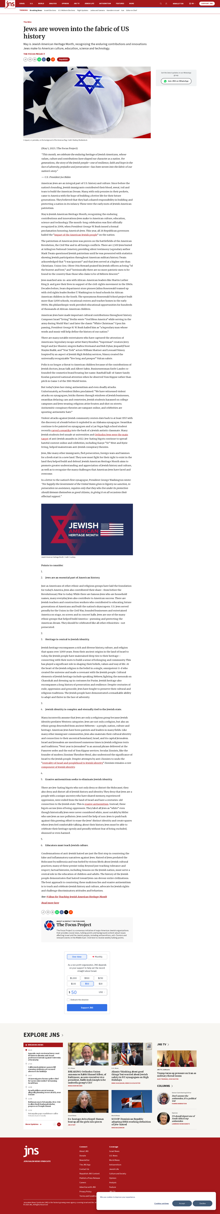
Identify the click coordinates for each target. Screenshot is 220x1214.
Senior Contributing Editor (181, 1093)
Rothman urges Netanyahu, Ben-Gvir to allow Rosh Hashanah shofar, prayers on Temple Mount (44, 1104)
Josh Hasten (173, 1079)
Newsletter (178, 3)
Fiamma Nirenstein (179, 1104)
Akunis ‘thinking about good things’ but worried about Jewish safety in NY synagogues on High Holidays (130, 1075)
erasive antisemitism (96, 804)
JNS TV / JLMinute (163, 1070)
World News (116, 1116)
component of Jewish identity (58, 767)
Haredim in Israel (113, 10)
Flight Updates (82, 10)
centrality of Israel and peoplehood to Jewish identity (72, 762)
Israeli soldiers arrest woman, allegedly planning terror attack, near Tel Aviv (44, 1092)
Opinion (65, 3)
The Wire (27, 22)
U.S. (31, 3)
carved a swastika (61, 430)
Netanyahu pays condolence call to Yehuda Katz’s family (43, 1114)
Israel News (72, 1116)
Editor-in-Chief (131, 10)
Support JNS (207, 3)
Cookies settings (161, 1203)
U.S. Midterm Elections (66, 10)
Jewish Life (89, 3)
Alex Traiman (162, 1079)
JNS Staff (71, 1125)
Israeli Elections (50, 10)
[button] (35, 59)
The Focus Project (34, 54)
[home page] (10, 4)
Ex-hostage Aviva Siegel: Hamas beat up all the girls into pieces (86, 1120)
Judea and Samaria (97, 10)
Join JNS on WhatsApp (178, 81)
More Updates (31, 1124)
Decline (203, 1203)
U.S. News (71, 1068)
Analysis (53, 3)
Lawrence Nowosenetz (181, 1124)
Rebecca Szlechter (132, 1083)
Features (120, 3)
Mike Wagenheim (118, 1128)
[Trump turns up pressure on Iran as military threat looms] (177, 1058)
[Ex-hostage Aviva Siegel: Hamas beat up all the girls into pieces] (88, 1101)
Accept (182, 1203)
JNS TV (76, 3)
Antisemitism (105, 3)
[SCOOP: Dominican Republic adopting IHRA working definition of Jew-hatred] (132, 1101)
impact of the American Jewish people (75, 234)
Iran (122, 10)
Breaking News (35, 1044)
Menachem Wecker (75, 1086)
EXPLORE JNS (42, 1035)
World (41, 3)
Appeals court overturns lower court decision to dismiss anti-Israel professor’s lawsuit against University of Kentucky (44, 1056)
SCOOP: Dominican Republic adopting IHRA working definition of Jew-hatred (131, 1122)
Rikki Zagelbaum (118, 1083)
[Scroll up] (55, 1124)
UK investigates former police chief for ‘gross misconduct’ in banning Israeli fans (43, 1081)
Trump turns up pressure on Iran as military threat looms (176, 1074)
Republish (63, 59)
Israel (22, 3)
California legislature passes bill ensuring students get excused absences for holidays (42, 1069)
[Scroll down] (59, 1124)
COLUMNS (163, 1086)
